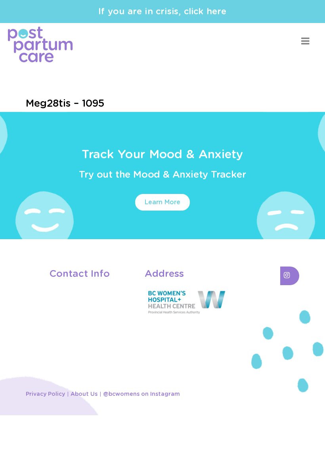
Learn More (162, 202)
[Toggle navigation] (305, 41)
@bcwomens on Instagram (141, 394)
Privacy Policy (45, 394)
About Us (84, 394)
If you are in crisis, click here (162, 11)
